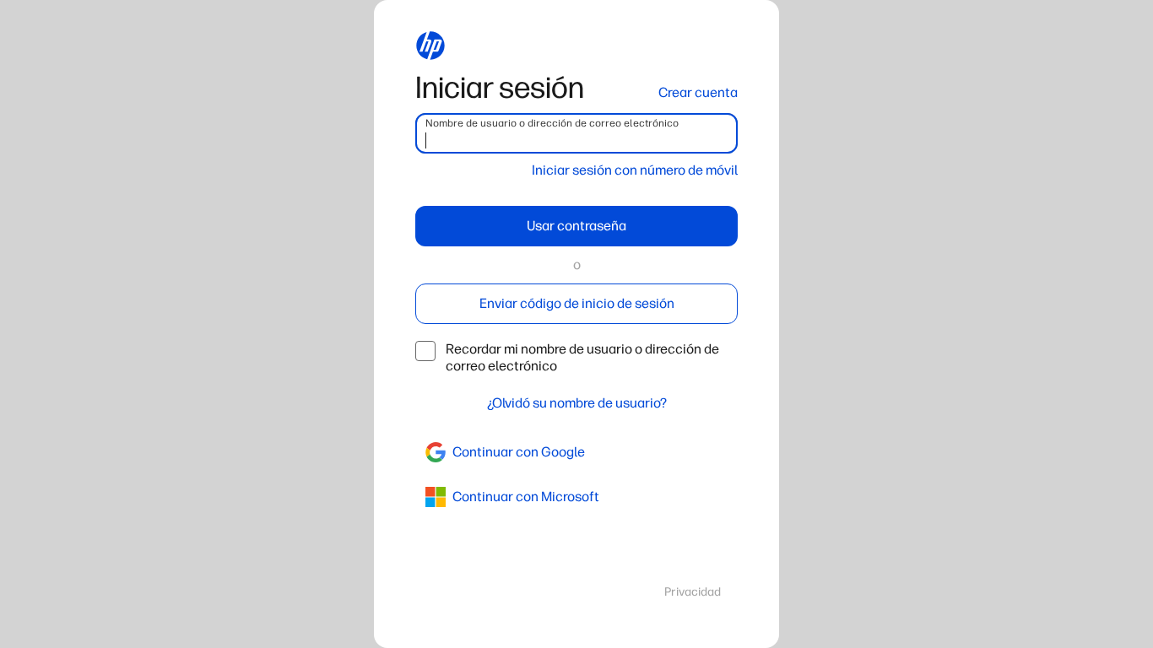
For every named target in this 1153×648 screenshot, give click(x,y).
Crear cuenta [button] (698, 92)
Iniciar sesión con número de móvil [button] (635, 170)
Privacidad (692, 592)
